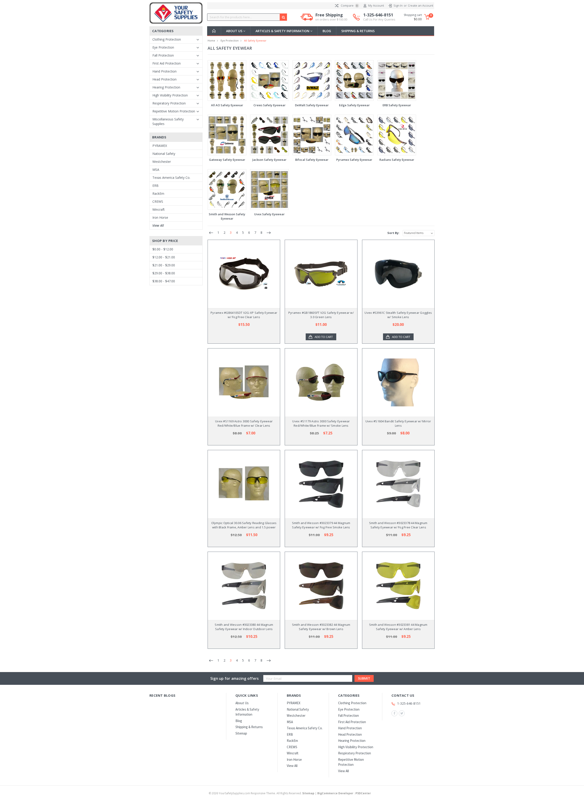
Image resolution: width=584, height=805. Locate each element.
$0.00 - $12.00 (162, 249)
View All (158, 225)
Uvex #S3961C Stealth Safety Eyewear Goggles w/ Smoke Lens (398, 315)
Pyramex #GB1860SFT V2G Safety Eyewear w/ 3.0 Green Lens (321, 315)
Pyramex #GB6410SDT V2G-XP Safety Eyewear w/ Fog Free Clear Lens (244, 315)
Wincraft (158, 209)
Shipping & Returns (358, 31)
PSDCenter (363, 793)
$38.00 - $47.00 (163, 281)
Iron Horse (160, 217)
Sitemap (241, 733)
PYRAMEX (159, 145)
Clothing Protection (166, 39)
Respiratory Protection (169, 103)
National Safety (163, 153)
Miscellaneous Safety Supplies (168, 121)
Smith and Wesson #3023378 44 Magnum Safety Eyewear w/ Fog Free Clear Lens (398, 525)
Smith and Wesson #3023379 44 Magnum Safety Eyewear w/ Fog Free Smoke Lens (321, 525)
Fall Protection (163, 55)
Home (211, 40)
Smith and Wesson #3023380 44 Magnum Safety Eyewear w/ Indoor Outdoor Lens (244, 627)
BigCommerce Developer (335, 793)
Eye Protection (163, 47)
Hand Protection (164, 71)
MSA (155, 169)
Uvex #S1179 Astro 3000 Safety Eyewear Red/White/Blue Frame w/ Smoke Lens (321, 423)
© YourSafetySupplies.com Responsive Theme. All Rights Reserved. (261, 793)
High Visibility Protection (170, 95)
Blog (327, 31)
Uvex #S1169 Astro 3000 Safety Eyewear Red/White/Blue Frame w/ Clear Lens (244, 423)
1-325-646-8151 (379, 17)
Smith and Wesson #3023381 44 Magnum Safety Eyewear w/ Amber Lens (398, 627)
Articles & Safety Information (283, 31)
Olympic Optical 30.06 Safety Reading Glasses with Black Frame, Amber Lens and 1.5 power (244, 525)
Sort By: (393, 233)
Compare (349, 5)
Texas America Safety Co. (171, 177)
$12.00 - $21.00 (163, 257)
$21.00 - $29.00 (163, 265)
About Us (234, 31)
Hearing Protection (166, 87)
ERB (155, 185)
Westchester (161, 161)
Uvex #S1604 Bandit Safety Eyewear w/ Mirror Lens (398, 423)
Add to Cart (324, 337)
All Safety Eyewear (255, 40)
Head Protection (164, 79)
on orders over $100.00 (331, 19)
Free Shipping (331, 17)
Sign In (398, 5)
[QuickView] (240, 273)
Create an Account (420, 5)
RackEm (158, 193)
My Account (376, 5)
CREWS (157, 201)
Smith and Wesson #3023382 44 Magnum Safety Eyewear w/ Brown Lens (321, 627)
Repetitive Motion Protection (173, 111)
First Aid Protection (166, 63)
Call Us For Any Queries (379, 19)
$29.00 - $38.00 (163, 273)
